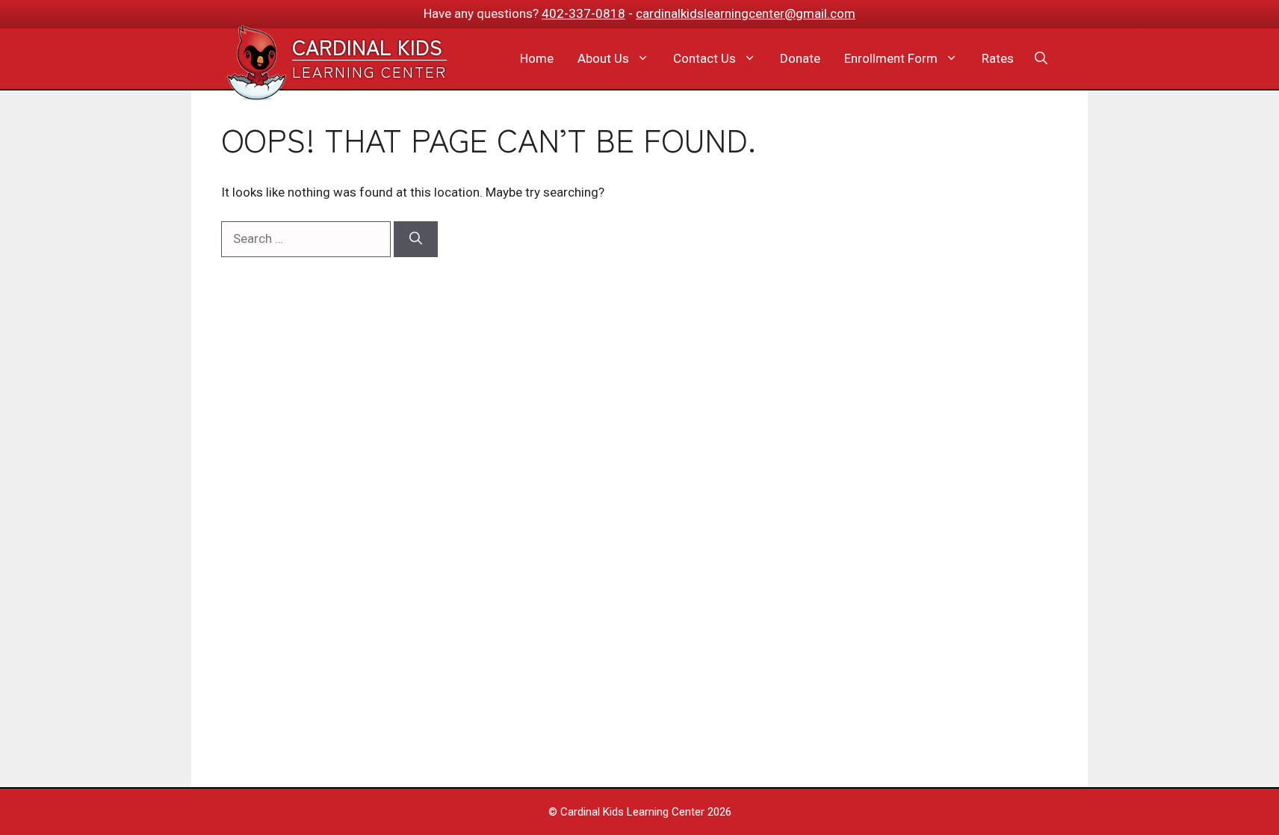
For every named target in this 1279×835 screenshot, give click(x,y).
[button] (1041, 58)
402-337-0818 (583, 13)
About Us (603, 58)
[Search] (416, 239)
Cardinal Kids (367, 46)
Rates (998, 58)
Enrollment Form (891, 58)
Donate (800, 58)
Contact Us (704, 58)
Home (537, 58)
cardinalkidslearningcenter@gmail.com (745, 13)
